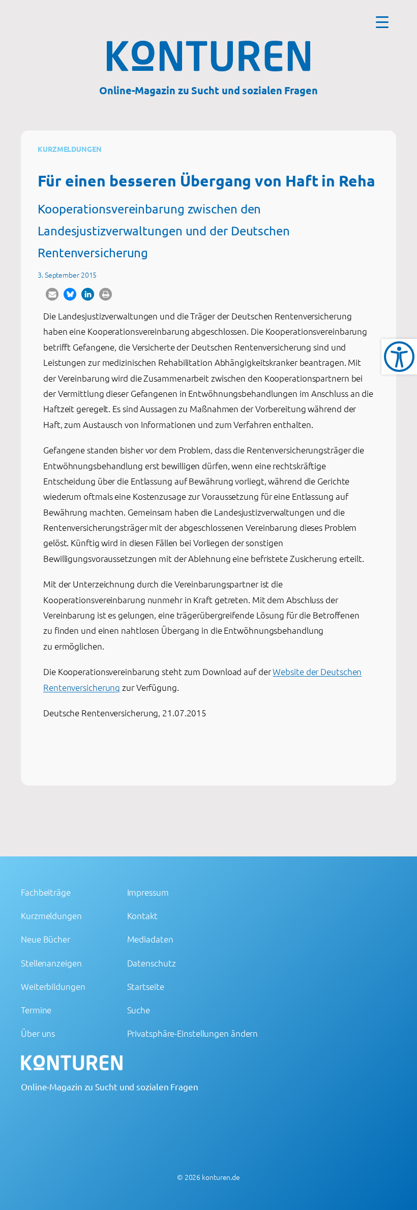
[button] (52, 294)
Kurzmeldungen (70, 148)
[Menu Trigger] (382, 22)
